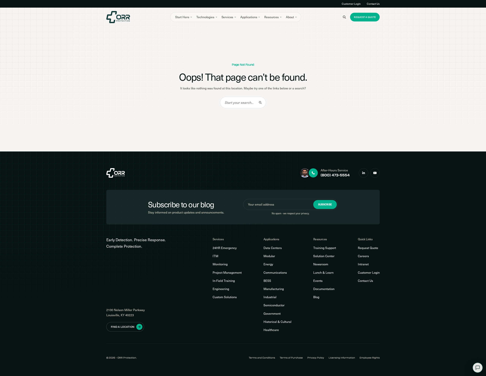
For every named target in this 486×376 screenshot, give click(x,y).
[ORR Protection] (118, 17)
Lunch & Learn (323, 272)
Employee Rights (370, 357)
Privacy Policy (315, 357)
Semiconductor (274, 305)
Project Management (227, 272)
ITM (215, 256)
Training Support (324, 248)
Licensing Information (342, 357)
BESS (267, 281)
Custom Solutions (225, 297)
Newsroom (320, 264)
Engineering (221, 289)
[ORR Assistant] (478, 368)
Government (272, 313)
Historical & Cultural (277, 322)
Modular (269, 256)
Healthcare (271, 330)
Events (318, 281)
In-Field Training (224, 281)
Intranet (363, 264)
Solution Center (324, 256)
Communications (275, 272)
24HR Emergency (225, 248)
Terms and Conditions (262, 357)
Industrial (270, 297)
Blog (316, 297)
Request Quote (368, 248)
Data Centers (273, 248)
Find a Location (122, 327)
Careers (363, 256)
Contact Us (373, 4)
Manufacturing (274, 289)
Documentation (324, 289)
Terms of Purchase (291, 357)
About (290, 17)
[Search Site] (344, 17)
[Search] (260, 102)
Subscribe (325, 204)
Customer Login (351, 4)
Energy (268, 264)
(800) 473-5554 (335, 175)
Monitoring (220, 264)
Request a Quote (365, 17)
